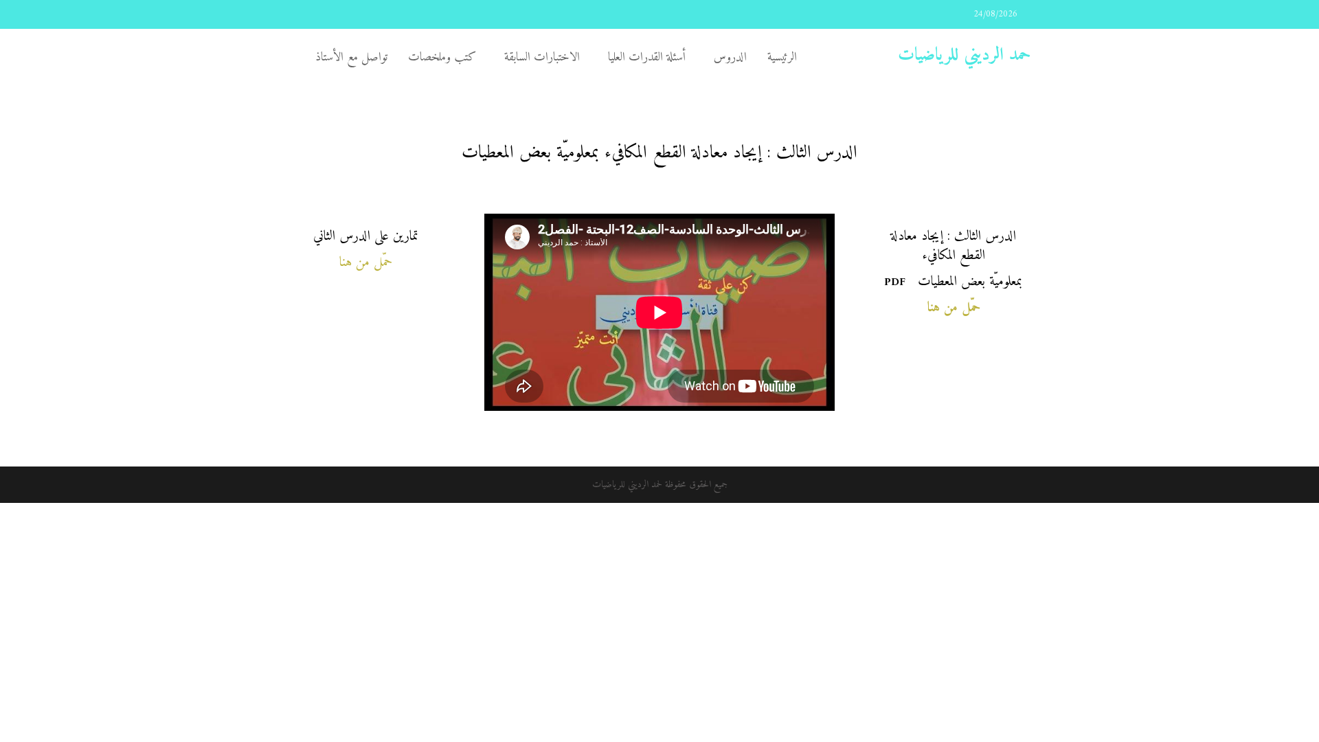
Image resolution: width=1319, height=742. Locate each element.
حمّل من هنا (365, 263)
